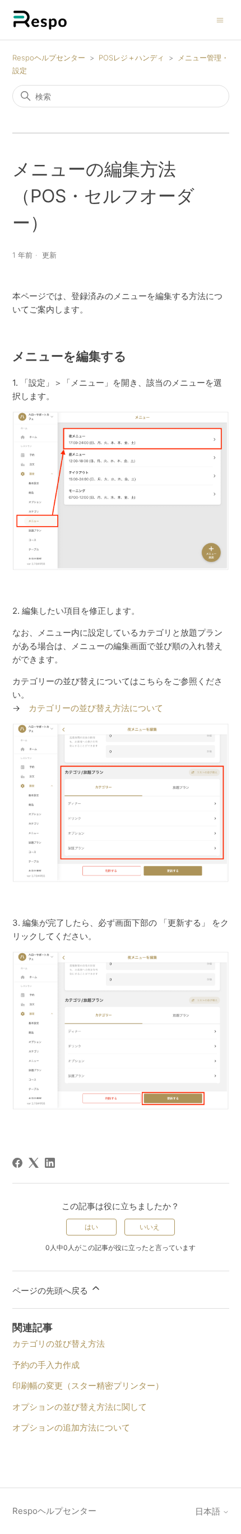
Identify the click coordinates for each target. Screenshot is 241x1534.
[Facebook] (17, 1163)
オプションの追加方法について (71, 1427)
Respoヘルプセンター (48, 57)
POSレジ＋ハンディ (131, 57)
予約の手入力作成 (46, 1365)
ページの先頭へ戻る (51, 1290)
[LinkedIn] (50, 1163)
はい (91, 1227)
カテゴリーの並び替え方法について (96, 708)
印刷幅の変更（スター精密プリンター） (88, 1385)
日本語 (209, 1511)
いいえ (150, 1227)
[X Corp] (34, 1163)
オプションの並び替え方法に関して (79, 1407)
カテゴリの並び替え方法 (58, 1343)
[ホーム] (40, 20)
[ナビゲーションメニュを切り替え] (220, 19)
